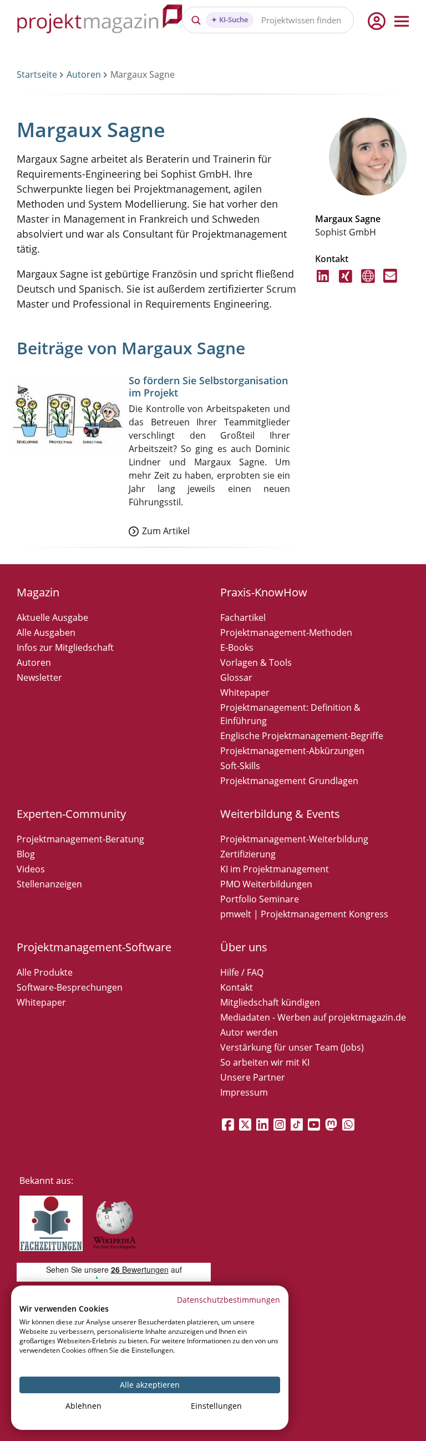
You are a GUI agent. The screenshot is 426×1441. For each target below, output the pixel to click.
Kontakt (236, 987)
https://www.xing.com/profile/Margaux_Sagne (346, 282)
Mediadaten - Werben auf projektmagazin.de (313, 1017)
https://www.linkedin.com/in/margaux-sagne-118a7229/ (324, 282)
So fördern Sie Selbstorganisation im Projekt (208, 386)
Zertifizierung (248, 854)
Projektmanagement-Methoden (286, 632)
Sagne (368, 219)
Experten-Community (71, 813)
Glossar (236, 677)
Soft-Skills (240, 766)
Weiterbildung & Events (280, 813)
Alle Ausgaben (46, 632)
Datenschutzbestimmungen (228, 1299)
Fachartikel (243, 617)
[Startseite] (100, 20)
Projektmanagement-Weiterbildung (294, 839)
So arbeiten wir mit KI (265, 1062)
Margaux (334, 219)
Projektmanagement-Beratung (80, 839)
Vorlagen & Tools (256, 662)
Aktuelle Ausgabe (52, 617)
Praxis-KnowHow (263, 592)
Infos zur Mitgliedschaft (65, 647)
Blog (26, 854)
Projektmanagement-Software (94, 947)
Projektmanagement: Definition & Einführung (290, 714)
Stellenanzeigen (49, 884)
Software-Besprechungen (70, 987)
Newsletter (39, 677)
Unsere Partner (252, 1077)
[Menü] (401, 21)
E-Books (236, 647)
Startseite (37, 74)
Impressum (244, 1092)
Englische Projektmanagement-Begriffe (301, 736)
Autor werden (249, 1032)
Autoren (84, 74)
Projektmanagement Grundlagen (289, 781)
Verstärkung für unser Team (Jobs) (292, 1047)
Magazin (38, 592)
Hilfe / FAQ (241, 972)
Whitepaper (245, 692)
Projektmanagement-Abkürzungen (292, 751)
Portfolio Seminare (259, 899)
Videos (31, 869)
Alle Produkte (45, 972)
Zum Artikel (166, 531)
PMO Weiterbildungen (266, 884)
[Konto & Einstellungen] (376, 21)
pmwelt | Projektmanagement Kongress (304, 914)
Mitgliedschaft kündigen (270, 1002)
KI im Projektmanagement (274, 869)
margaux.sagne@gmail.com (390, 282)
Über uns (243, 947)
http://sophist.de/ (368, 282)
